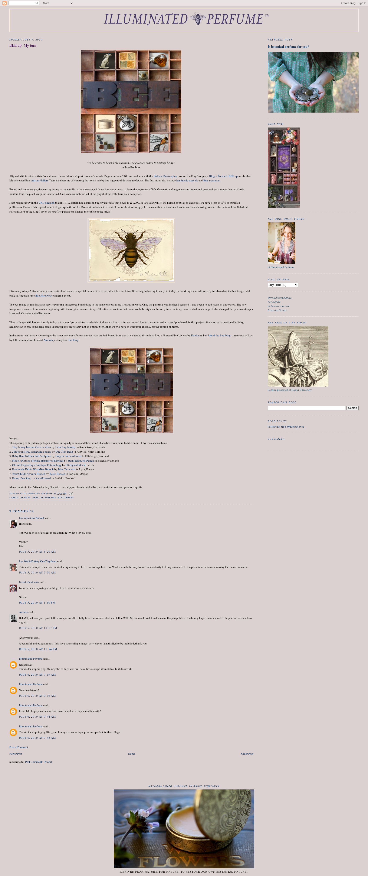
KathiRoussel (43, 478)
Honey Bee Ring (21, 478)
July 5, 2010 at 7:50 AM (37, 572)
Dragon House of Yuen (68, 456)
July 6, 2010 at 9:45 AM (37, 738)
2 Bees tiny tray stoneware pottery (31, 451)
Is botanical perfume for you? (288, 46)
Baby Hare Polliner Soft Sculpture (31, 456)
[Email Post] (71, 493)
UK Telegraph (47, 202)
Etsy (61, 497)
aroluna (23, 612)
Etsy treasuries (211, 180)
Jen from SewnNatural (31, 518)
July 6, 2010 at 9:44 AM (37, 716)
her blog (73, 340)
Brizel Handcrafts (29, 582)
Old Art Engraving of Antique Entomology (37, 465)
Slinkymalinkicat (76, 465)
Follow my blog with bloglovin (286, 427)
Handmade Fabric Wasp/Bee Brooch (33, 469)
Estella (195, 335)
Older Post (247, 754)
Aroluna (48, 340)
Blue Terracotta (67, 469)
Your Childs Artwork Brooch (28, 474)
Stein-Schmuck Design (81, 460)
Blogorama (48, 497)
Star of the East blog (219, 335)
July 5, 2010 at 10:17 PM (38, 628)
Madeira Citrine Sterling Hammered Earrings (37, 460)
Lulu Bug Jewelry (65, 447)
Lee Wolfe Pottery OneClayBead (37, 561)
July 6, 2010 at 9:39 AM (37, 674)
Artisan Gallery (40, 180)
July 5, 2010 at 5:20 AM (37, 551)
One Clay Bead (64, 451)
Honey (69, 497)
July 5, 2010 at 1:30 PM (37, 602)
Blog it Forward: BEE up (223, 176)
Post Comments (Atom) (38, 762)
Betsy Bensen (57, 474)
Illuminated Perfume (30, 658)
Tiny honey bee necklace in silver (31, 447)
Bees (35, 497)
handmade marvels (187, 180)
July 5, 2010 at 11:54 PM (38, 649)
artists (25, 497)
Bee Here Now (43, 295)
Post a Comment (18, 747)
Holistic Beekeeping (165, 176)
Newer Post (15, 754)
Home (131, 754)
